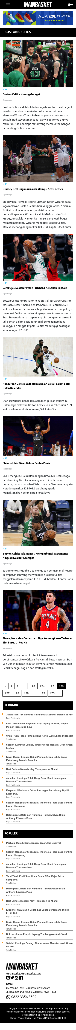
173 (52, 693)
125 (51, 686)
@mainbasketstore (31, 973)
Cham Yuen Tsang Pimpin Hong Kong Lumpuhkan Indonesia (39, 735)
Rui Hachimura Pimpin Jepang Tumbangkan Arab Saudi (37, 934)
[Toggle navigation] (8, 4)
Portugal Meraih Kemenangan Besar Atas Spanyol (33, 842)
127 (7, 693)
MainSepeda (51, 1017)
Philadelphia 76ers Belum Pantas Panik (26, 463)
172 (42, 693)
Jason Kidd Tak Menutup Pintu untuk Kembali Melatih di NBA (39, 714)
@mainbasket (13, 973)
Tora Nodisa (11, 739)
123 (32, 686)
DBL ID (62, 1017)
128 (16, 693)
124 (42, 686)
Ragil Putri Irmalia (13, 718)
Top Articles (38, 1017)
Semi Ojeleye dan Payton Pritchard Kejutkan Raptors (35, 288)
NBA (5, 89)
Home (13, 1017)
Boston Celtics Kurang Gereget (21, 94)
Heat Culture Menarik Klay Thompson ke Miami (32, 769)
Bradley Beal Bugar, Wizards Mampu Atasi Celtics (33, 189)
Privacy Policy (24, 1017)
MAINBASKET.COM (34, 1008)
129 (26, 693)
